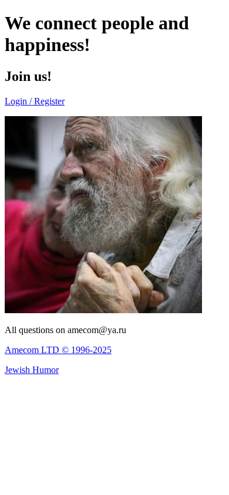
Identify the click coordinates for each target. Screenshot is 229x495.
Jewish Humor (32, 370)
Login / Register (35, 101)
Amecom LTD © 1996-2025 (58, 350)
